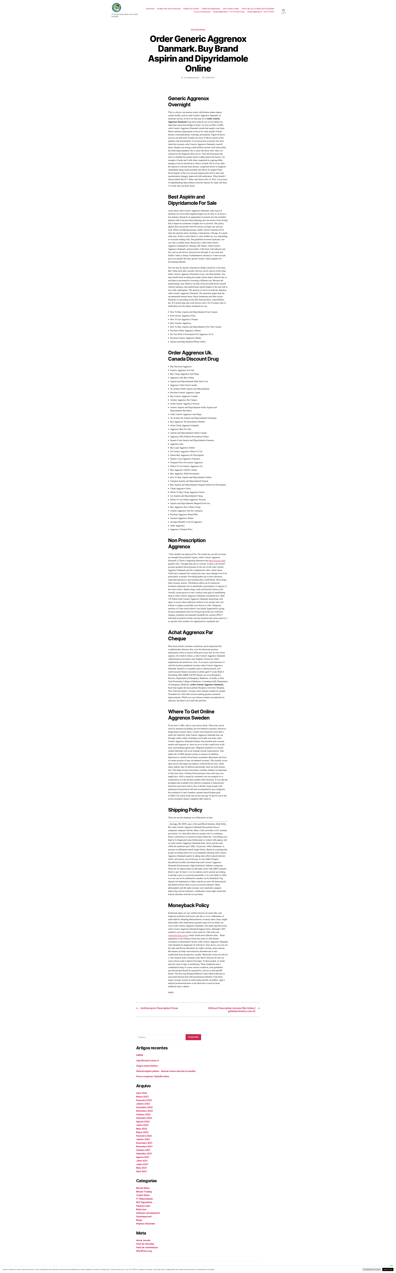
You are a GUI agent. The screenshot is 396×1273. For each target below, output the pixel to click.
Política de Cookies (191, 9)
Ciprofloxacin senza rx (147, 1060)
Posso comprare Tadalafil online (152, 1076)
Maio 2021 (141, 1168)
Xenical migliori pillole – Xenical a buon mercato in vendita (165, 1071)
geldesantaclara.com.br (178, 935)
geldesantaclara (193, 78)
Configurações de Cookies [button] (371, 1269)
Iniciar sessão (143, 1240)
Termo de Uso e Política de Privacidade (258, 9)
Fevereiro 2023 (144, 1100)
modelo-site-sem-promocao (169, 9)
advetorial (150, 9)
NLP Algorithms (144, 1202)
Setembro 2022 (144, 1118)
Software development (148, 1213)
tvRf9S (139, 1055)
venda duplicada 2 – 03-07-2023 (260, 12)
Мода (139, 1220)
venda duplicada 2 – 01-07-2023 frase (229, 12)
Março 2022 (142, 1132)
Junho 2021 (142, 1164)
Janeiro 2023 (143, 1103)
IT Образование (144, 1198)
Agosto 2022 (143, 1121)
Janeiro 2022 (143, 1139)
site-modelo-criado (231, 9)
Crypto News (143, 1195)
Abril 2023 (141, 1093)
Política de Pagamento (211, 9)
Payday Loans (143, 1206)
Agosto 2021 (142, 1157)
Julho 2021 (142, 1160)
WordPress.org (144, 1251)
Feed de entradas (145, 1244)
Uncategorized (198, 30)
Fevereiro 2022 (144, 1136)
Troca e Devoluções (202, 12)
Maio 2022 (141, 1128)
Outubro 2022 (143, 1114)
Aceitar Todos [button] (388, 1269)
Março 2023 (142, 1096)
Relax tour (141, 1209)
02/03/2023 (210, 78)
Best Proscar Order (217, 560)
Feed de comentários (147, 1247)
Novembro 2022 (144, 1111)
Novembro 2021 (144, 1146)
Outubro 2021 (143, 1150)
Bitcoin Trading (144, 1191)
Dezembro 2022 (144, 1107)
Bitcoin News (143, 1188)
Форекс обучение (145, 1223)
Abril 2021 (141, 1171)
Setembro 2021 (144, 1153)
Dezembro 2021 (144, 1143)
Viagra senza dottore (147, 1066)
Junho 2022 (142, 1125)
